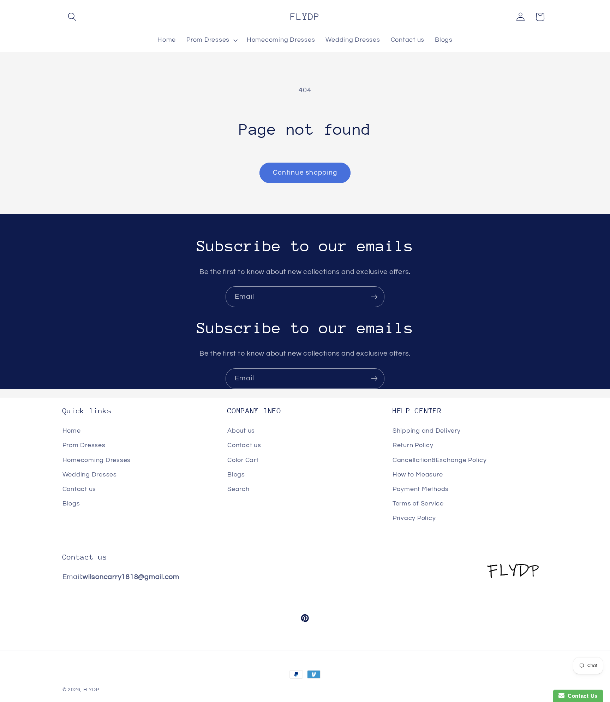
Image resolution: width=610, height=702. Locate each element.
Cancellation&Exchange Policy (440, 460)
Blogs (71, 504)
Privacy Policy (414, 518)
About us (241, 431)
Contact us (79, 489)
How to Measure (418, 475)
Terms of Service (418, 504)
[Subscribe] (374, 296)
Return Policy (413, 446)
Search (238, 489)
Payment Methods (421, 489)
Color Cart (243, 460)
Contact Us (581, 696)
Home (71, 431)
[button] (72, 17)
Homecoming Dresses (96, 460)
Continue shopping (305, 172)
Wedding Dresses (89, 475)
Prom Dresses (84, 446)
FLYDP (91, 689)
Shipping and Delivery (427, 431)
